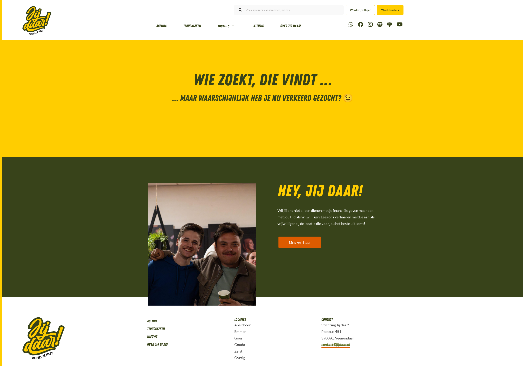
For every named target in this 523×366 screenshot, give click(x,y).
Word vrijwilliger (360, 10)
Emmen (240, 331)
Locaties (223, 26)
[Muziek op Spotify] (379, 24)
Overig (239, 357)
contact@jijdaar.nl (335, 344)
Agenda (161, 26)
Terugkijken (192, 26)
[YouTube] (399, 24)
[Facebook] (360, 24)
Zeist (238, 351)
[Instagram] (370, 24)
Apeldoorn (242, 325)
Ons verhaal (300, 242)
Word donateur (390, 10)
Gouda (239, 344)
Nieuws (258, 26)
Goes (238, 338)
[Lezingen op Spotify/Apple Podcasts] (389, 24)
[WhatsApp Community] (351, 24)
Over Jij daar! (290, 26)
